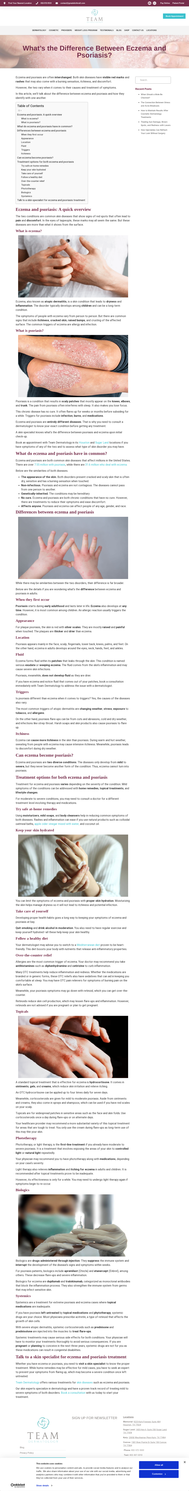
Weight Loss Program (86, 30)
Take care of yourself (32, 173)
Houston (84, 442)
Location (25, 142)
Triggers (25, 150)
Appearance (27, 138)
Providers (66, 30)
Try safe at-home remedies (35, 165)
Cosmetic (54, 30)
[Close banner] (185, 1462)
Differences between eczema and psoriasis (41, 130)
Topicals (25, 185)
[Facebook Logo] (149, 3)
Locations (151, 30)
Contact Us (138, 30)
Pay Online (165, 3)
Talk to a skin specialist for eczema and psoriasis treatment (51, 200)
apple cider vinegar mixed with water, (56, 824)
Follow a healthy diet (31, 177)
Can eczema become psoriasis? (35, 157)
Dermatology (39, 30)
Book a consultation (73, 1392)
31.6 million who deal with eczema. (106, 464)
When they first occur (32, 134)
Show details (42, 1485)
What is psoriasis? (30, 122)
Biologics (26, 192)
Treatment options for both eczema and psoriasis (45, 161)
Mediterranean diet (88, 945)
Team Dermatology (27, 1382)
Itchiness (26, 153)
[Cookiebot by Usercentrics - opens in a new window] (18, 1486)
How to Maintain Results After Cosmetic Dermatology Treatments (154, 113)
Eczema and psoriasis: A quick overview (39, 114)
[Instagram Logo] (154, 3)
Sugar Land (102, 442)
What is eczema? (30, 118)
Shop (126, 30)
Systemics (26, 196)
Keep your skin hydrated (33, 169)
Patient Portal (178, 3)
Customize (157, 1474)
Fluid (23, 146)
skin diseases (85, 1382)
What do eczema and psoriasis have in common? (44, 126)
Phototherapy (28, 188)
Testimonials (107, 30)
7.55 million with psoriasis (49, 464)
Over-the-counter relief (33, 181)
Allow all (159, 1465)
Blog (118, 30)
